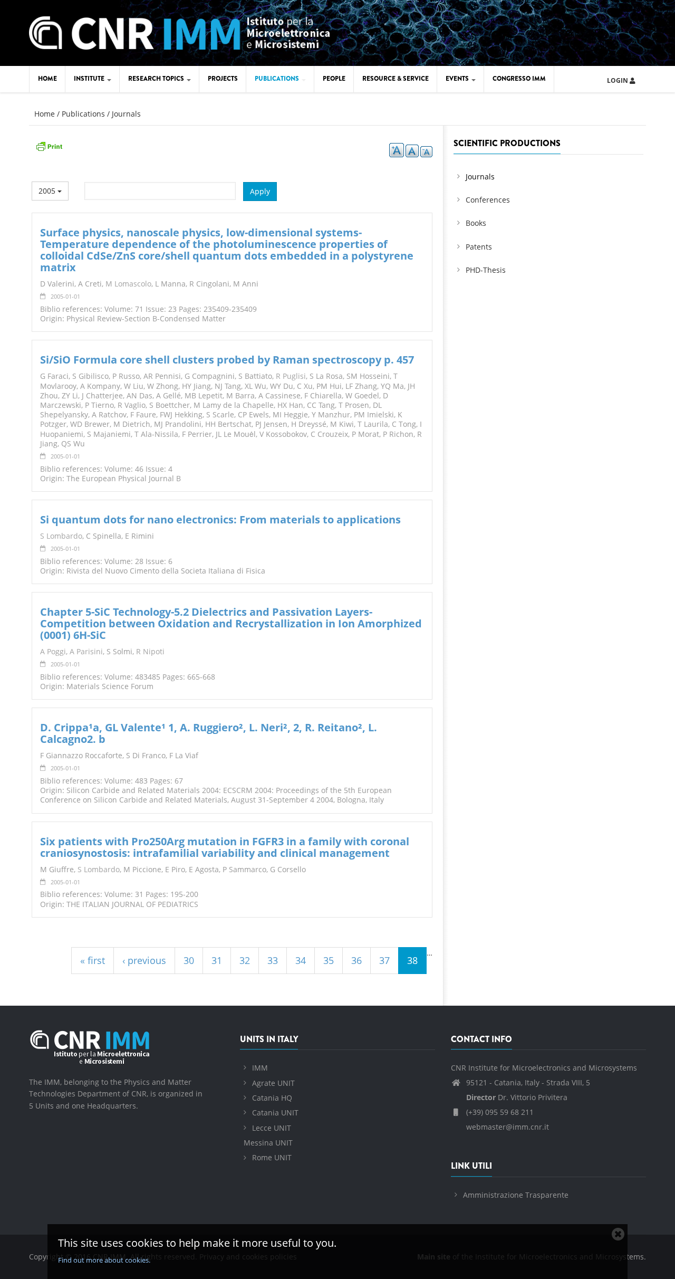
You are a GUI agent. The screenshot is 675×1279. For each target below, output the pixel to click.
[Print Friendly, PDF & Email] (49, 145)
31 (216, 960)
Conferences (488, 200)
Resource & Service (395, 78)
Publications (278, 78)
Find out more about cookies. (104, 1260)
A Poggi (53, 651)
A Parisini (86, 651)
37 (384, 960)
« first (92, 960)
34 (300, 960)
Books (476, 223)
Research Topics (157, 78)
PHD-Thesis (486, 270)
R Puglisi (291, 376)
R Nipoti (150, 651)
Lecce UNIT (271, 1128)
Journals (126, 114)
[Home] (179, 31)
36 (356, 960)
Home (47, 78)
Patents (479, 247)
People (334, 78)
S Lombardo (61, 536)
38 (412, 960)
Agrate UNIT (273, 1083)
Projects (223, 78)
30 (189, 960)
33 (272, 960)
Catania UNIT (275, 1113)
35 (328, 960)
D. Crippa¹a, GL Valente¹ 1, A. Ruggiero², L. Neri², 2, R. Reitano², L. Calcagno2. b (208, 733)
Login (618, 80)
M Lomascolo (128, 284)
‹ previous (144, 960)
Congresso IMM (519, 78)
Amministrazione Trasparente (515, 1195)
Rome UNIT (272, 1157)
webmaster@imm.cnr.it (506, 1127)
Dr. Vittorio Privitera (516, 1097)
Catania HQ (272, 1098)
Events (458, 78)
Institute (90, 78)
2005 (47, 191)
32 (244, 960)
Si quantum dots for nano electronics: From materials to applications (220, 519)
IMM (260, 1068)
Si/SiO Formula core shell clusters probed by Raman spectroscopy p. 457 (227, 359)
